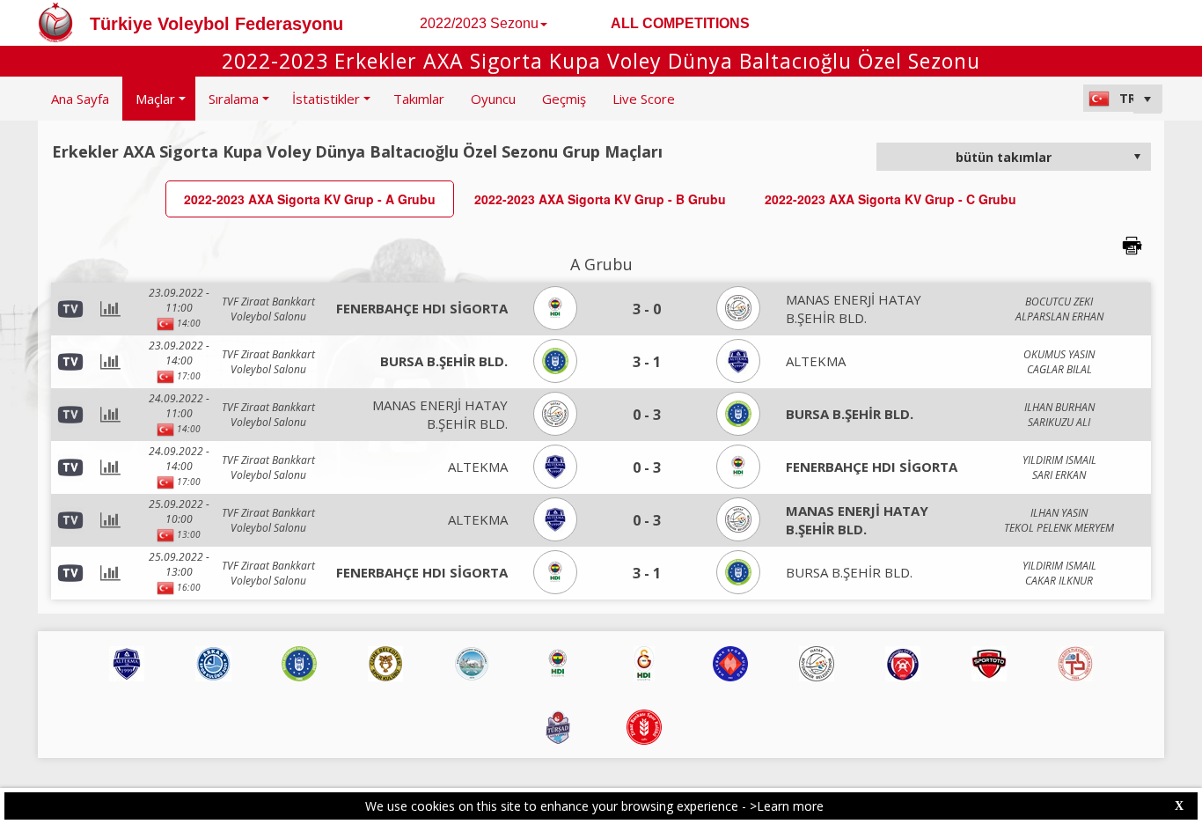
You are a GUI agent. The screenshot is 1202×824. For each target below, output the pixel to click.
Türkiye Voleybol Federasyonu (216, 23)
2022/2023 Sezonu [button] (479, 23)
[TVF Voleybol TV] (70, 360)
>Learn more (787, 806)
